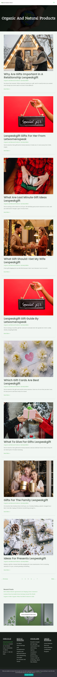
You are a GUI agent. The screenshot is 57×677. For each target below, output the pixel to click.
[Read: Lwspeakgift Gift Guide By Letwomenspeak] (28, 297)
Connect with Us (34, 658)
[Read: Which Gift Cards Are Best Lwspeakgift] (28, 358)
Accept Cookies (29, 674)
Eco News (19, 643)
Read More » (7, 89)
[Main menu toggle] (54, 2)
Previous (4, 579)
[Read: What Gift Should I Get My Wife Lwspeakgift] (28, 237)
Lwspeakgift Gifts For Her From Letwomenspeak (24, 137)
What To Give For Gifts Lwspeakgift (27, 442)
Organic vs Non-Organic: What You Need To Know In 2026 (19, 596)
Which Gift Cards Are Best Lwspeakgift (21, 381)
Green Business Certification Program (48, 649)
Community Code (35, 646)
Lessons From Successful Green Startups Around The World (19, 594)
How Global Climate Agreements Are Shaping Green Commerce (20, 591)
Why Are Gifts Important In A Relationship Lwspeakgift (23, 75)
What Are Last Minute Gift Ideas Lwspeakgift (25, 199)
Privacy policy (38, 672)
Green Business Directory (28, 614)
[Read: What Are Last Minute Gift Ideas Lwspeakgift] (28, 176)
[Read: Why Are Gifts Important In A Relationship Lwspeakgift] (28, 52)
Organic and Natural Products (12, 80)
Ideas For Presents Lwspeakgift (25, 558)
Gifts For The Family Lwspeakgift (26, 500)
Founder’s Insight (35, 642)
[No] (55, 673)
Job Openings (33, 644)
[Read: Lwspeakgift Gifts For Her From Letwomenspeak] (28, 114)
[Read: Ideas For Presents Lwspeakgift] (28, 537)
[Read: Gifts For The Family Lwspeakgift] (28, 478)
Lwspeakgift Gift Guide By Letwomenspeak (21, 320)
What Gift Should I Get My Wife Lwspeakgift (24, 260)
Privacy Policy (34, 656)
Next (54, 579)
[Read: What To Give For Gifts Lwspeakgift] (28, 420)
